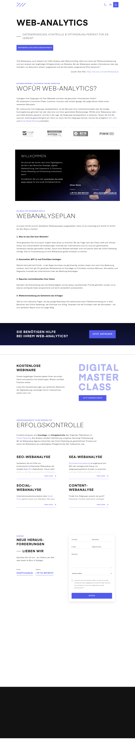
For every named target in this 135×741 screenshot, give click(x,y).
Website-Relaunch (24, 714)
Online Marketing (52, 83)
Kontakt (89, 713)
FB (56, 712)
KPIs (87, 67)
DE (91, 719)
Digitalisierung (22, 703)
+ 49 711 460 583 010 (79, 193)
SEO (110, 118)
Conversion (35, 101)
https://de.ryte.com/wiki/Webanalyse (103, 72)
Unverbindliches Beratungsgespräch (35, 47)
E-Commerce (22, 721)
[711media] (28, 5)
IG (52, 712)
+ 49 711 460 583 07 (44, 573)
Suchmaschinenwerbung (79, 463)
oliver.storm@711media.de (105, 193)
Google (106, 109)
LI (59, 712)
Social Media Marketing (30, 121)
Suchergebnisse (23, 112)
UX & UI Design (22, 718)
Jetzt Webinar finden (92, 398)
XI (63, 712)
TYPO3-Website (23, 710)
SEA (115, 118)
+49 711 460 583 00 (62, 703)
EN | (87, 719)
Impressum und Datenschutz (109, 738)
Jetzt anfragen (102, 334)
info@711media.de (25, 573)
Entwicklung (21, 707)
